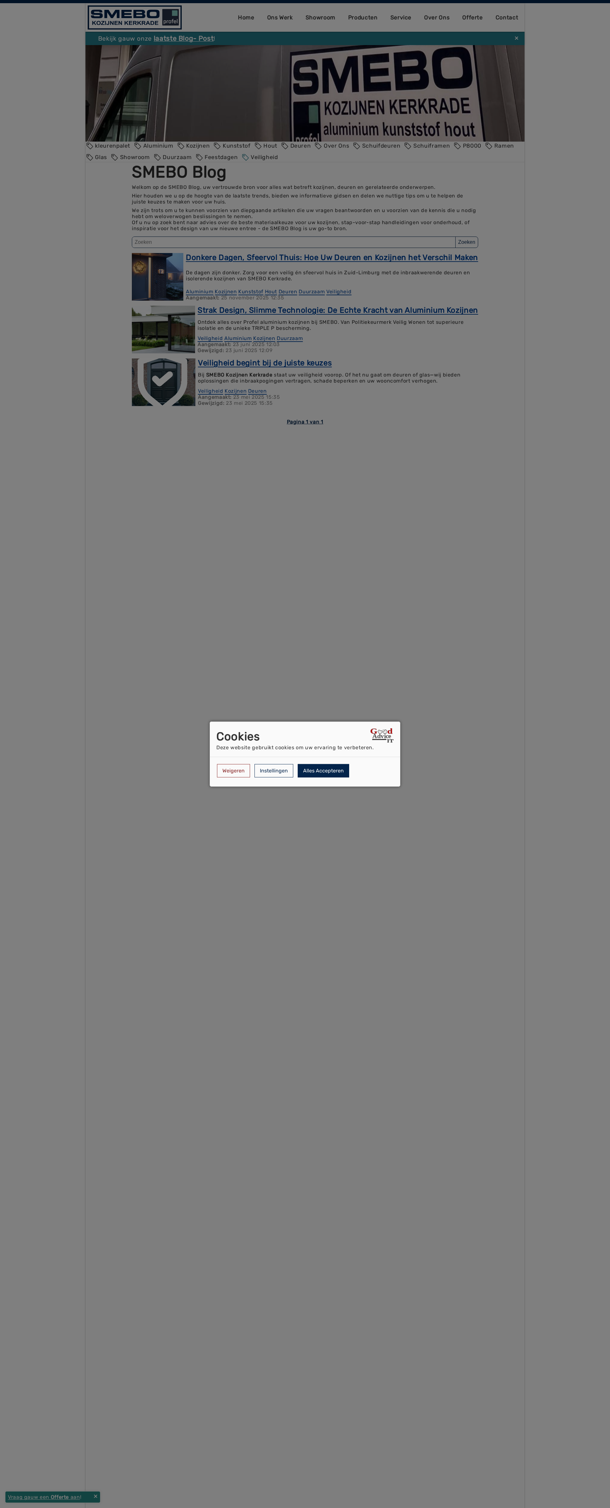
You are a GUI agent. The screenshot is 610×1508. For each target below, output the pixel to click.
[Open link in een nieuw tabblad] (382, 736)
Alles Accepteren (323, 770)
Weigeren (233, 770)
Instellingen (274, 770)
